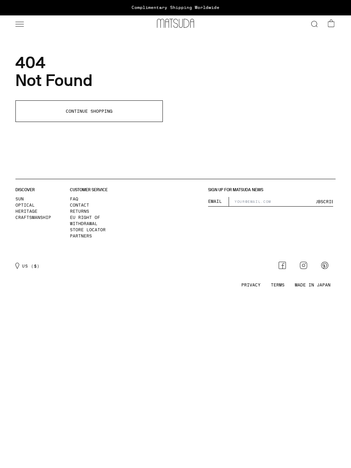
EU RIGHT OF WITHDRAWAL (85, 220)
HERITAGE (26, 211)
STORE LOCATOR (88, 229)
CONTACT (79, 205)
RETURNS (79, 211)
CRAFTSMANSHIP (33, 217)
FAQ (74, 199)
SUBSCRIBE (324, 201)
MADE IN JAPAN (312, 285)
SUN (19, 199)
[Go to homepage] (175, 23)
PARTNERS (81, 236)
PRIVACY (251, 285)
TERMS (278, 285)
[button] (19, 23)
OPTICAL (25, 205)
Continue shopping (89, 111)
